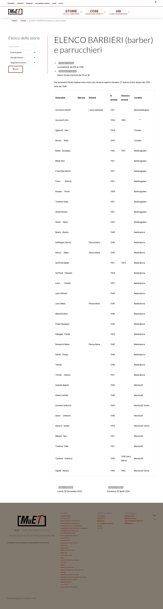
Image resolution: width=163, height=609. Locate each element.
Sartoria (63, 572)
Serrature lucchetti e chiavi (69, 574)
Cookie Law (129, 516)
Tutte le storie (65, 518)
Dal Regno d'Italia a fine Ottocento (71, 526)
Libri (61, 557)
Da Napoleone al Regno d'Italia (70, 523)
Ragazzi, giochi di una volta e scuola (72, 570)
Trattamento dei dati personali (134, 522)
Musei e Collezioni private (68, 543)
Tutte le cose (64, 538)
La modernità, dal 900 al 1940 (69, 530)
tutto (100, 528)
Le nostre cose (65, 540)
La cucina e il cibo (66, 555)
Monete (62, 565)
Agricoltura (64, 548)
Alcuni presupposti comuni (69, 535)
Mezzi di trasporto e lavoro (69, 560)
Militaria (63, 562)
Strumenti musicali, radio (68, 579)
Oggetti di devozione (67, 567)
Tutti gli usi (64, 584)
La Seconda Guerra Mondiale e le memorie (73, 528)
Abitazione (63, 545)
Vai (17, 69)
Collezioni (63, 552)
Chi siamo (101, 516)
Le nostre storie (65, 516)
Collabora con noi (105, 523)
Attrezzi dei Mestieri (67, 550)
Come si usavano (65, 582)
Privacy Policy (131, 518)
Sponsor (100, 521)
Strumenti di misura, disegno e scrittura (73, 577)
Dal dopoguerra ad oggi (67, 533)
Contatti (101, 518)
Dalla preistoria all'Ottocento (70, 521)
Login (99, 526)
